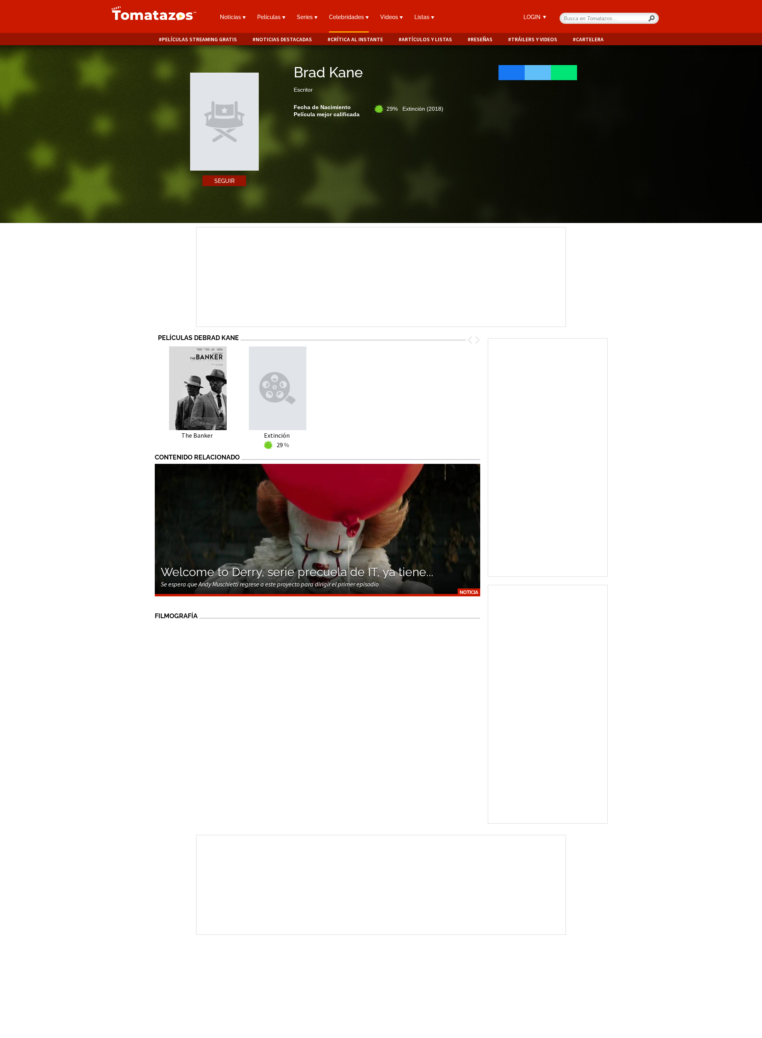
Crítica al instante (357, 39)
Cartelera (590, 39)
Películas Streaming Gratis (199, 39)
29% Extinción (415, 109)
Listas (422, 17)
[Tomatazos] (150, 17)
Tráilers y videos (534, 39)
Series (305, 17)
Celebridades (347, 17)
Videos (390, 17)
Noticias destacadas (284, 39)
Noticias (231, 17)
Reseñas (482, 39)
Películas (269, 17)
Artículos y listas (427, 39)
